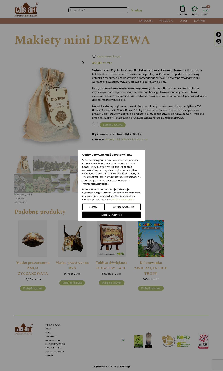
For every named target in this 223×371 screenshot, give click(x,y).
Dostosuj (93, 206)
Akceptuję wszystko (111, 214)
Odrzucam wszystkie (123, 206)
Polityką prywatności (122, 199)
